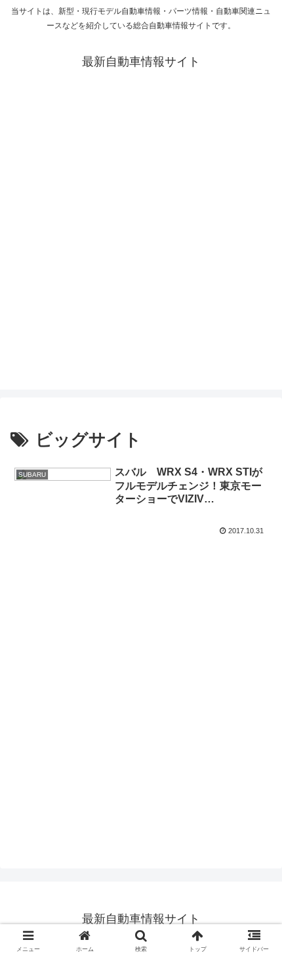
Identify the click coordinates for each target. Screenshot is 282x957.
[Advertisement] (141, 249)
